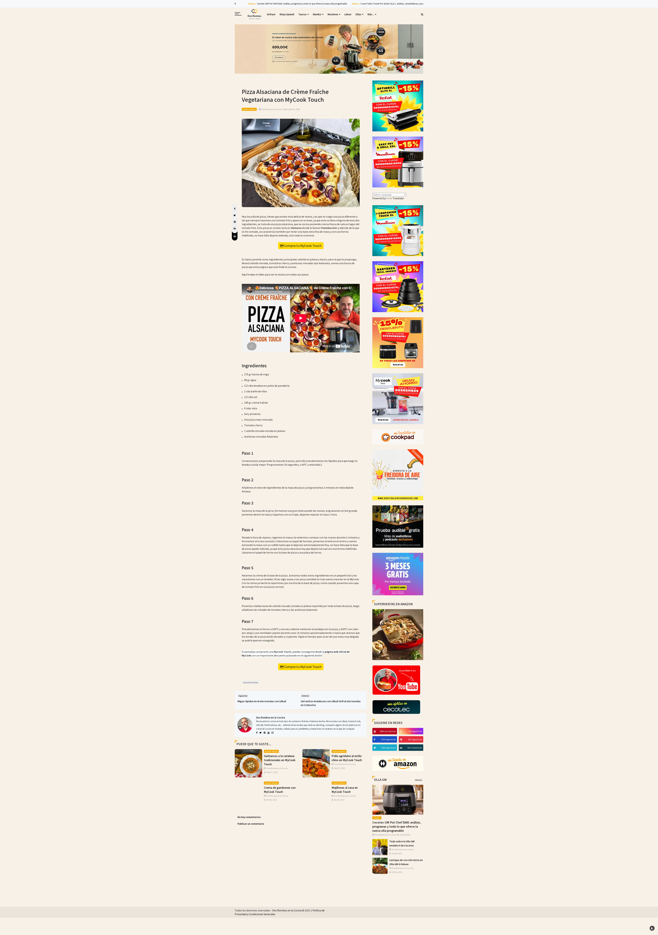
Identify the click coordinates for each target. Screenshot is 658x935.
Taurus (302, 14)
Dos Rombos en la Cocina (270, 717)
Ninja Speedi (287, 14)
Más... (371, 14)
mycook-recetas (249, 109)
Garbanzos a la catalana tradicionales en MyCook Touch (279, 760)
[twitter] (375, 747)
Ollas (358, 14)
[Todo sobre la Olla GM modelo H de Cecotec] (380, 846)
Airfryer (271, 14)
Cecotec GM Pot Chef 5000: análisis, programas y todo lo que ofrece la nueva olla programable (289, 3)
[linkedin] (401, 747)
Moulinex (333, 14)
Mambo (317, 14)
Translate (398, 198)
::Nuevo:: (239, 3)
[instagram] (401, 731)
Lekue (347, 14)
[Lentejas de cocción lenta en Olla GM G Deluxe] (380, 865)
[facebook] (375, 739)
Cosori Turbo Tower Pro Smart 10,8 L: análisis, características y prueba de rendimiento (388, 3)
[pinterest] (401, 739)
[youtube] (375, 731)
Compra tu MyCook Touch (302, 245)
